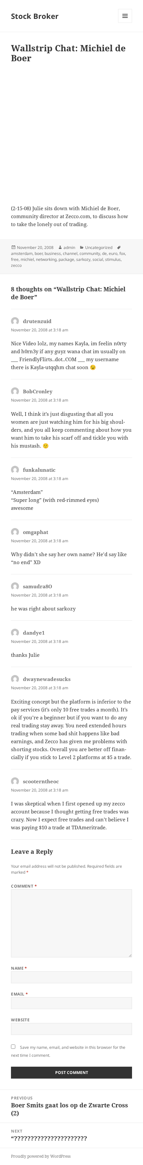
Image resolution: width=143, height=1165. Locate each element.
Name (19, 968)
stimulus (113, 259)
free (15, 259)
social (97, 259)
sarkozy (83, 259)
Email (19, 994)
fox (122, 253)
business (53, 253)
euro (113, 253)
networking (46, 259)
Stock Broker (35, 16)
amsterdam (22, 253)
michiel (27, 259)
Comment (24, 886)
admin (69, 247)
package (66, 259)
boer (39, 253)
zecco (16, 265)
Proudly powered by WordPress (41, 1156)
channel (70, 253)
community (89, 253)
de (104, 253)
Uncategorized (98, 247)
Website (20, 1020)
